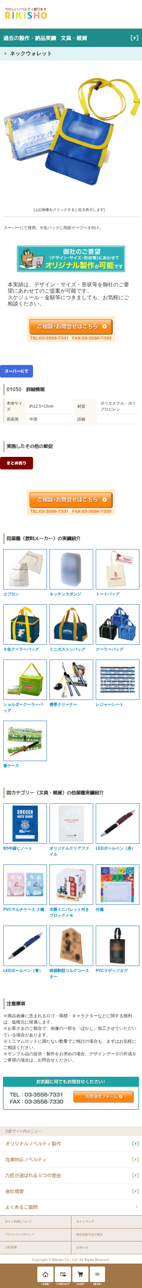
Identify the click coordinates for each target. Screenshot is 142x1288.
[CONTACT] (63, 1274)
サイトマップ (85, 1221)
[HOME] (45, 1274)
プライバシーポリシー (20, 1234)
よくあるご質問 (21, 1207)
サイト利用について (18, 1221)
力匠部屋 (11, 1247)
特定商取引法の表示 (89, 1234)
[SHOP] (80, 1274)
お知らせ (82, 1247)
